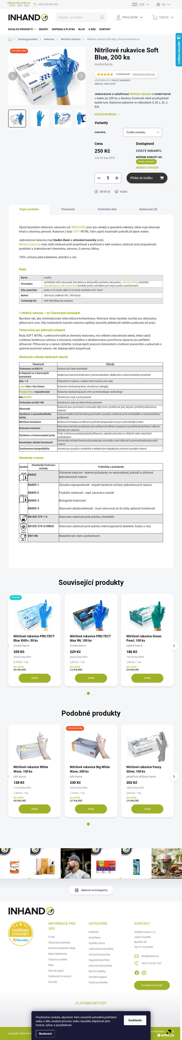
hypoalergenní (52, 285)
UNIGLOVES (78, 227)
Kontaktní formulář (151, 985)
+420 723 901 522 (151, 963)
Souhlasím (135, 1020)
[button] (88, 693)
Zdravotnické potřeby (100, 965)
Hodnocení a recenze (59, 976)
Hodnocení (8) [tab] (148, 209)
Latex (22, 386)
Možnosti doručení (147, 167)
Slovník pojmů (56, 970)
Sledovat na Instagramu (94, 890)
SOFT (76, 231)
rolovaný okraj (129, 282)
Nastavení (45, 1033)
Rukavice (94, 931)
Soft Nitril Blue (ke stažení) (58, 300)
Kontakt (52, 981)
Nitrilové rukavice (30, 244)
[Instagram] (144, 972)
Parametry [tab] (68, 209)
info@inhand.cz (150, 956)
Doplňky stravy (97, 943)
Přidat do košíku (141, 178)
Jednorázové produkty (101, 948)
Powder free (26, 391)
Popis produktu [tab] (29, 209)
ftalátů (28, 397)
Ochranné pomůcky (99, 954)
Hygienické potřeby (99, 960)
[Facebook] (137, 972)
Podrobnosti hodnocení (143, 74)
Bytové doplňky (97, 971)
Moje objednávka (57, 953)
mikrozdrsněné (69, 285)
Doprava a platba (57, 959)
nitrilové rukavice (141, 94)
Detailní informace (106, 114)
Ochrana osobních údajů (61, 948)
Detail (34, 678)
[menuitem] (22, 29)
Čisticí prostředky (98, 982)
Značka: (105, 84)
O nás (51, 936)
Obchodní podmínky (59, 942)
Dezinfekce (95, 937)
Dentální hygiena (98, 977)
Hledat (102, 17)
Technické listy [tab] (107, 209)
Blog (50, 965)
